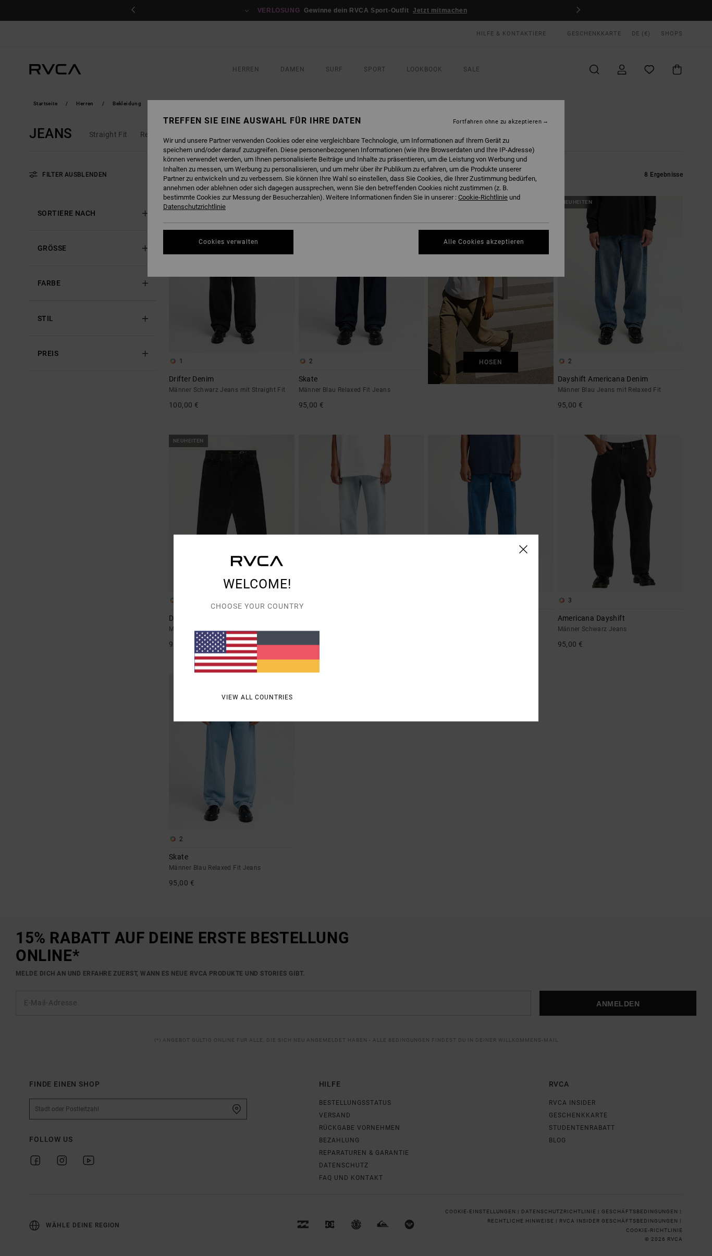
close (523, 549)
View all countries (257, 697)
